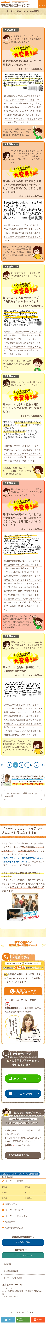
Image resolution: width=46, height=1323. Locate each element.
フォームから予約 (22, 1094)
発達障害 (28, 1198)
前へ (3, 765)
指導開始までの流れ (14, 1228)
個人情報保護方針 (11, 1271)
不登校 (4, 1198)
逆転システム (11, 1204)
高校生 (4, 1192)
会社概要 (7, 1264)
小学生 (4, 1187)
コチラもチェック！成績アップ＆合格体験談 (21, 794)
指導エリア (10, 1222)
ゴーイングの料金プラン (16, 1216)
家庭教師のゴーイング (8, 1174)
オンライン (29, 1192)
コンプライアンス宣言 (13, 1278)
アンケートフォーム (23, 1255)
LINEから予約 (20, 1078)
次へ (43, 765)
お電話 (39, 1319)
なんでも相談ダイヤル (19, 1155)
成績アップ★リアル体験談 (28, 1174)
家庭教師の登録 (23, 1242)
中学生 (27, 1187)
